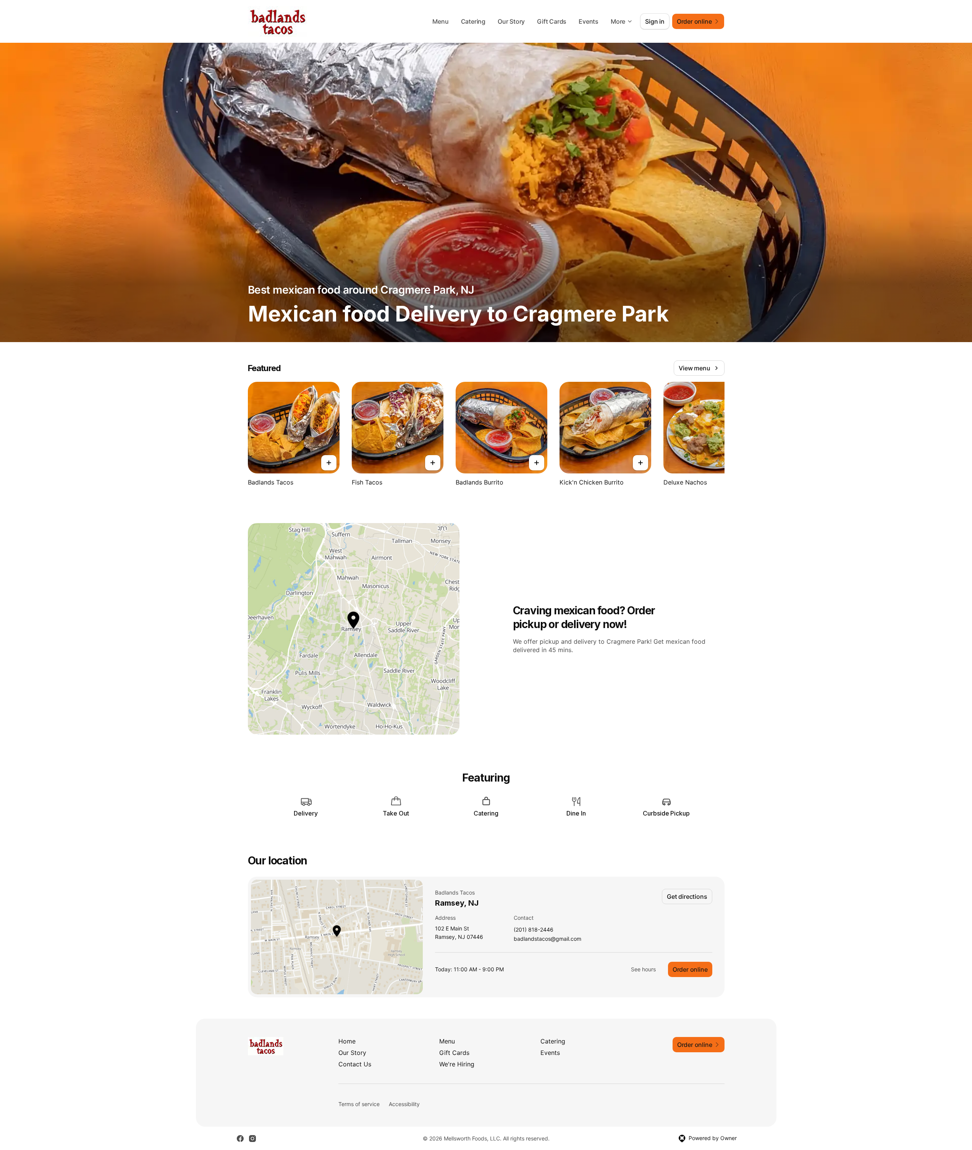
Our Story (511, 21)
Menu (440, 21)
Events (588, 21)
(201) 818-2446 (533, 930)
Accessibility (404, 1104)
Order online (690, 969)
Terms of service (359, 1104)
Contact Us (354, 1064)
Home (347, 1041)
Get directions (687, 896)
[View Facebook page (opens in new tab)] (240, 1138)
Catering (473, 21)
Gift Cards (551, 21)
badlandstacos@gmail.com (547, 939)
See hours (643, 969)
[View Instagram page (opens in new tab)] (252, 1138)
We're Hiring (456, 1064)
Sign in (655, 21)
